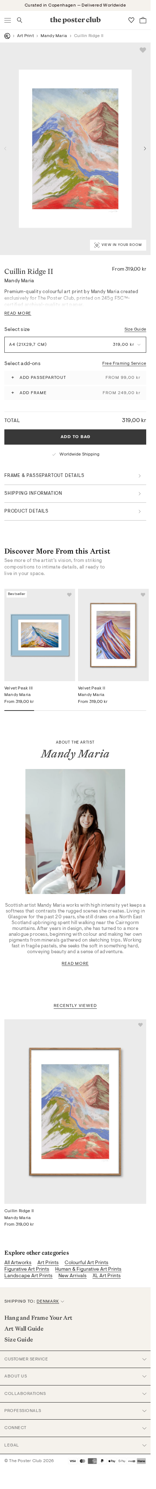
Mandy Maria (54, 36)
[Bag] (143, 20)
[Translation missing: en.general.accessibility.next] (145, 148)
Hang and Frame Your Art (38, 1318)
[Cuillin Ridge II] (75, 1111)
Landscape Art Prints (28, 1276)
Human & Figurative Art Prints (88, 1269)
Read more (75, 964)
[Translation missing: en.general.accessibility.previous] (5, 148)
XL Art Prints (107, 1276)
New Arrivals (72, 1276)
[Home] (7, 36)
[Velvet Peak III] (39, 635)
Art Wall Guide (24, 1328)
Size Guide (135, 329)
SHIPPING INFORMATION (33, 493)
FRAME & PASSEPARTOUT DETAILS (44, 475)
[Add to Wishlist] (143, 50)
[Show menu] (8, 20)
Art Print (25, 36)
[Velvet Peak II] (113, 635)
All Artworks (18, 1263)
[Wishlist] (131, 20)
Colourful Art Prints (86, 1263)
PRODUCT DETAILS (26, 511)
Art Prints (48, 1263)
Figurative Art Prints (26, 1269)
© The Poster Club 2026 (29, 1461)
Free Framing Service (124, 363)
